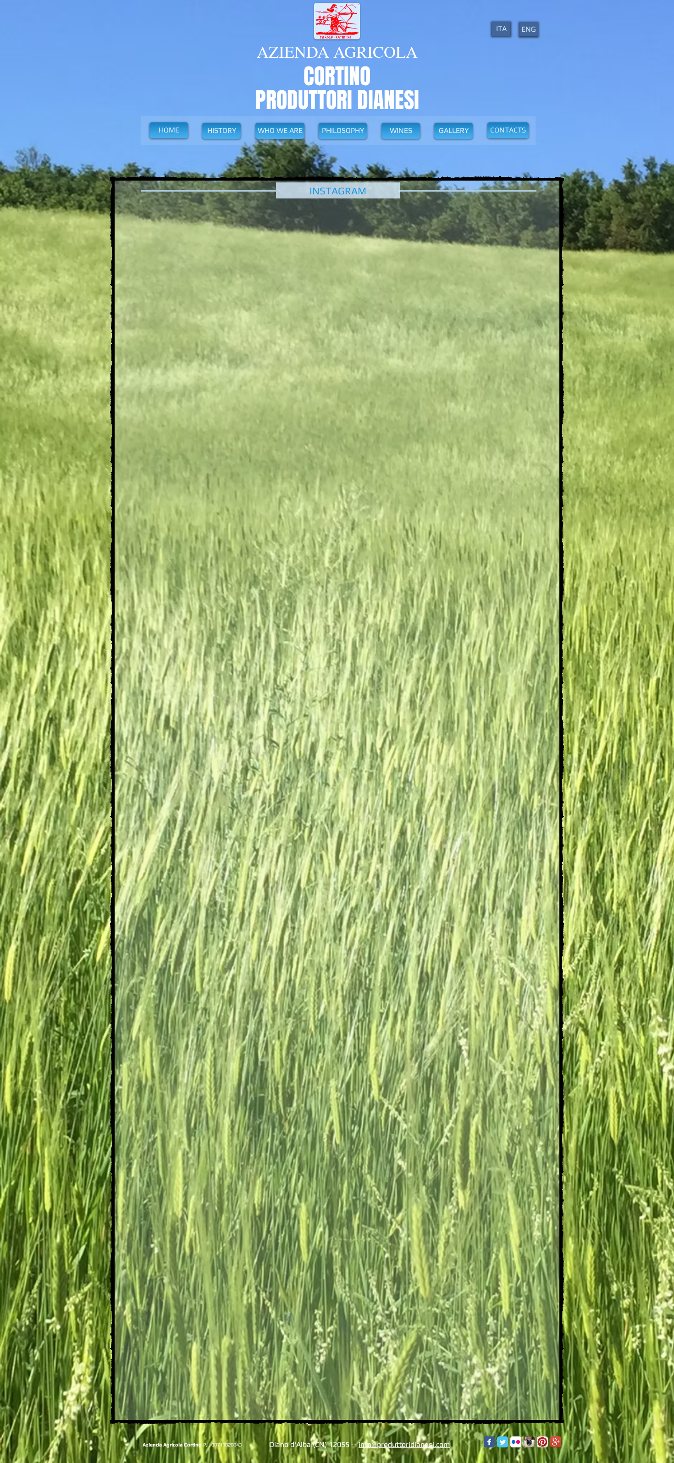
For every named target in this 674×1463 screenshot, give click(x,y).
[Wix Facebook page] (489, 1441)
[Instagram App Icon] (529, 1441)
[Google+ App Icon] (555, 1441)
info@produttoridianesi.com (404, 1444)
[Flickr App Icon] (515, 1441)
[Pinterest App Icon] (542, 1441)
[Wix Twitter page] (502, 1441)
